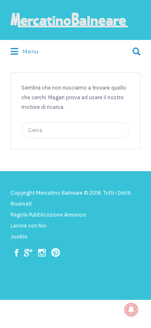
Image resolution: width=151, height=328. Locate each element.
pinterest (55, 253)
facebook (16, 253)
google (28, 253)
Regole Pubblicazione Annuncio (48, 215)
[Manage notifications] (131, 309)
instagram (42, 253)
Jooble (18, 236)
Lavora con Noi (28, 225)
